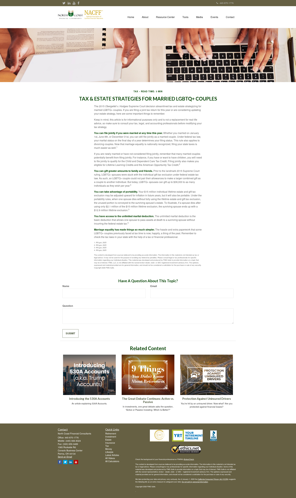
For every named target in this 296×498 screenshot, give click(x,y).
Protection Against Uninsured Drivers (206, 398)
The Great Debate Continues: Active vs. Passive (148, 400)
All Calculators (112, 461)
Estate (108, 439)
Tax (107, 445)
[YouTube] (74, 3)
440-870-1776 (227, 2)
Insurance (110, 442)
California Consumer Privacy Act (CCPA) (213, 479)
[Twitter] (64, 3)
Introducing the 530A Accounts (89, 398)
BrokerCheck (189, 459)
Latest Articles (112, 455)
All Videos (110, 458)
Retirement (110, 433)
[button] (145, 17)
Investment (110, 436)
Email (153, 286)
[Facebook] (78, 3)
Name (65, 286)
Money (108, 448)
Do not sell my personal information (195, 481)
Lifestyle (109, 451)
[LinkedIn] (69, 3)
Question (67, 306)
